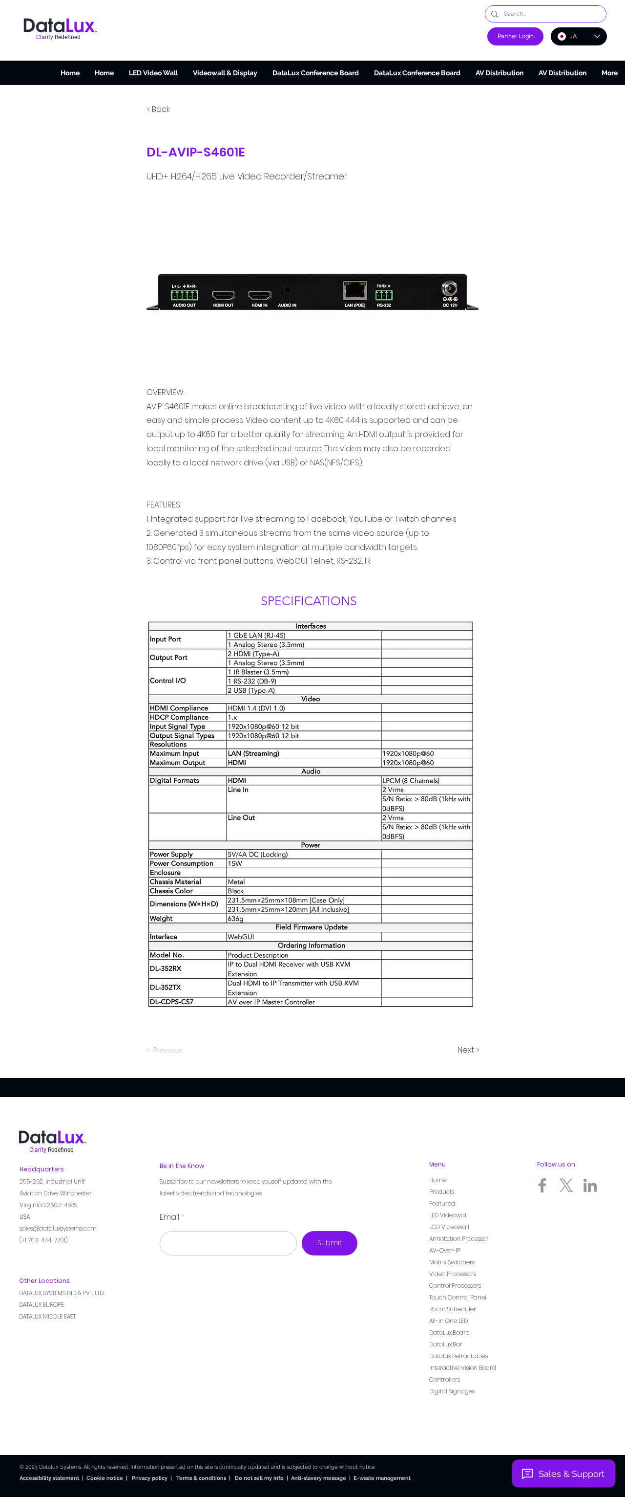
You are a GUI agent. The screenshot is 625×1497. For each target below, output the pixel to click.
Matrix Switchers (452, 1262)
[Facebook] (542, 1185)
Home (437, 1180)
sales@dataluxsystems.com (58, 1228)
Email (169, 1217)
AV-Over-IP (444, 1250)
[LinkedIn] (590, 1185)
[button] (225, 73)
